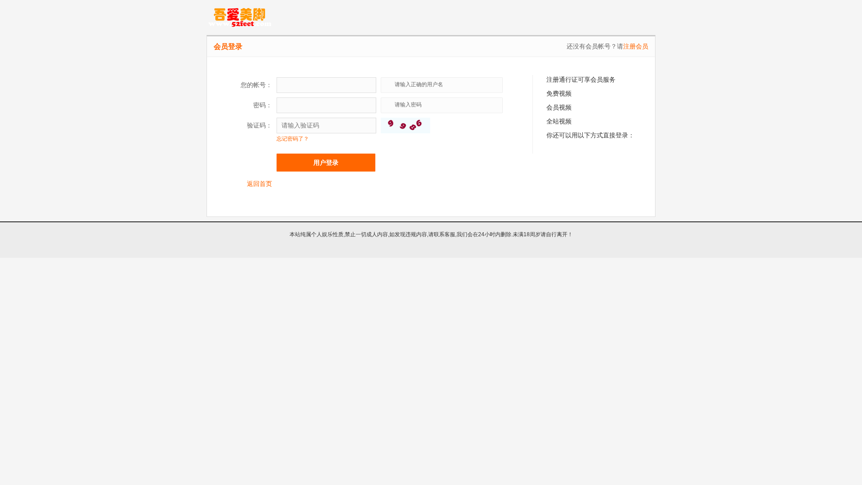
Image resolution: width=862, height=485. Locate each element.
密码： (262, 105)
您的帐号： (256, 84)
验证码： (259, 125)
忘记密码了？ (293, 139)
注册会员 (635, 46)
